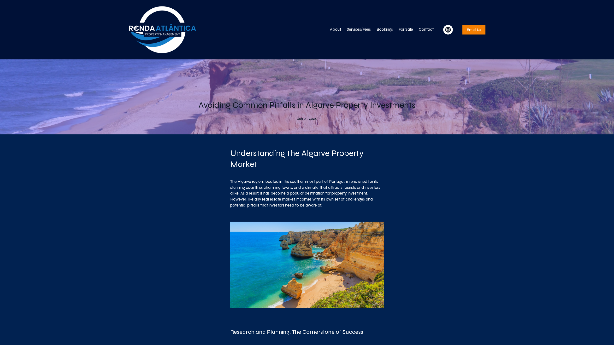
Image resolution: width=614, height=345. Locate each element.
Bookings (385, 29)
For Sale (406, 29)
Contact (426, 29)
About (335, 29)
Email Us (474, 29)
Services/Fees (359, 29)
